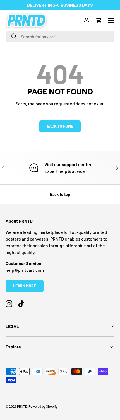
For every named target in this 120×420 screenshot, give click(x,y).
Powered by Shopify (42, 406)
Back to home (60, 126)
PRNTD (22, 406)
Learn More (24, 285)
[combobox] (60, 36)
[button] (99, 20)
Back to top (60, 194)
